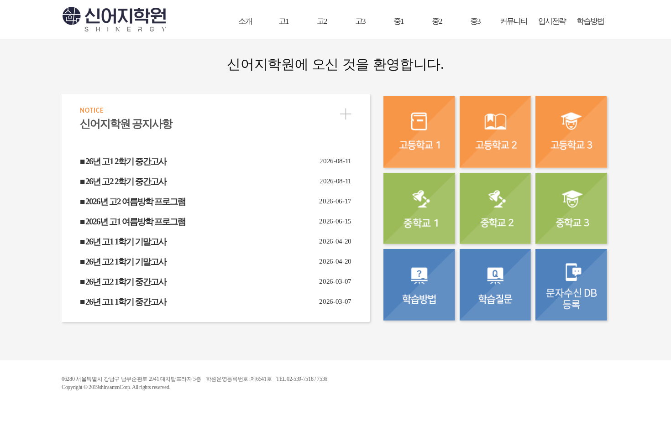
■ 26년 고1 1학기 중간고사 (123, 301)
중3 (475, 21)
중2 (437, 21)
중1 (398, 21)
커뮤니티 (513, 21)
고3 (360, 21)
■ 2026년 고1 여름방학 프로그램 (132, 221)
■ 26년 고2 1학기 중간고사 (123, 281)
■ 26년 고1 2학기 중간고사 (123, 161)
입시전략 (552, 21)
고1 (283, 21)
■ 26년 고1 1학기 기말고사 (123, 241)
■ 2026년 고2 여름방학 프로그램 (132, 201)
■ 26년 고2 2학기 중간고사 (123, 181)
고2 (322, 21)
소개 (245, 21)
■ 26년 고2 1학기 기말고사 (123, 261)
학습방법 (590, 21)
